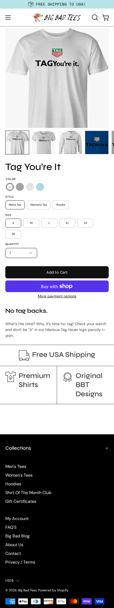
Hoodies (13, 484)
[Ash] (20, 187)
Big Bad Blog (17, 536)
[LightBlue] (40, 187)
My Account (17, 518)
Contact (13, 553)
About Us (14, 544)
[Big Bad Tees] (57, 17)
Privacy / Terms (20, 562)
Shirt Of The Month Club (28, 492)
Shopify (62, 590)
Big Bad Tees (27, 590)
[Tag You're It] (17, 142)
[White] (10, 187)
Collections (18, 448)
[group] (57, 4)
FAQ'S (10, 527)
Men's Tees (15, 466)
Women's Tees (19, 475)
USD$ (9, 580)
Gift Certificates (20, 501)
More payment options (57, 296)
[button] (94, 17)
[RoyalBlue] (30, 187)
